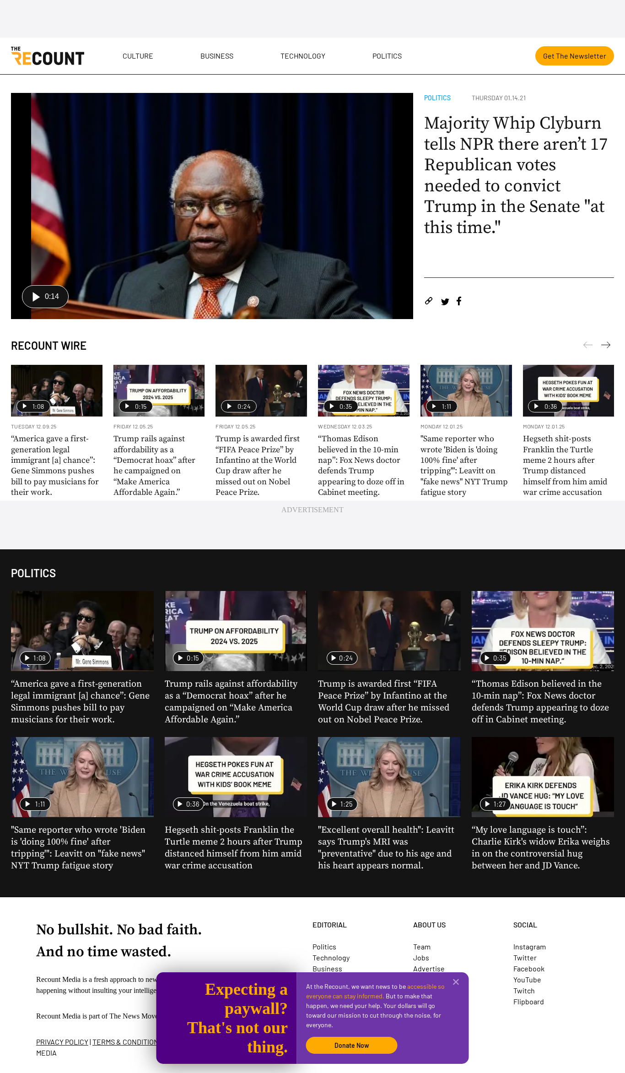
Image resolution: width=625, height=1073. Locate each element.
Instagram (529, 946)
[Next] (588, 346)
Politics (387, 55)
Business (216, 55)
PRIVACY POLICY (62, 1041)
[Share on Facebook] (459, 302)
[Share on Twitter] (445, 302)
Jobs (421, 957)
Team (422, 946)
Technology (302, 55)
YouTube (527, 979)
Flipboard (528, 1001)
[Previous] (606, 346)
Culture (138, 55)
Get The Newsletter (574, 55)
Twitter (525, 957)
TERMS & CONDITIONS (127, 1041)
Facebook (528, 968)
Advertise (429, 968)
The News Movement (140, 1016)
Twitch (524, 990)
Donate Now (351, 1045)
